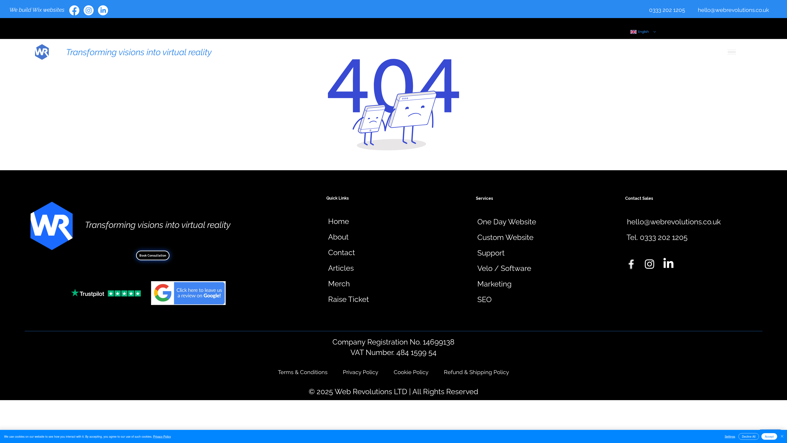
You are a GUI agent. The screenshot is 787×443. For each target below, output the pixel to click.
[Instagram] (89, 10)
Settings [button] (730, 436)
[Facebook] (74, 10)
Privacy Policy (162, 436)
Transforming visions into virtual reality (139, 52)
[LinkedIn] (103, 10)
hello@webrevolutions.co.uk (733, 10)
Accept (769, 436)
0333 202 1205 (667, 10)
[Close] (782, 436)
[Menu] (732, 52)
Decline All (748, 436)
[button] (657, 237)
